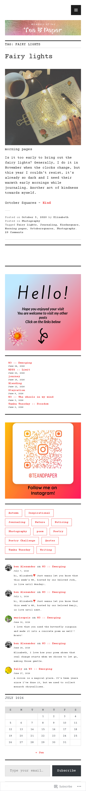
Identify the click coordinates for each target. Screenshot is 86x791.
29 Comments (14, 232)
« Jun (39, 752)
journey (14, 376)
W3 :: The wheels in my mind (30, 397)
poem (40, 531)
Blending (15, 383)
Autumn (14, 513)
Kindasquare (69, 224)
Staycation (16, 390)
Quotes (50, 540)
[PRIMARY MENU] (76, 10)
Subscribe (66, 771)
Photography (31, 221)
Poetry (58, 531)
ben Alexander (24, 566)
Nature (40, 522)
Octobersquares (41, 228)
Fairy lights (29, 57)
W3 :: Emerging (20, 362)
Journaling (48, 224)
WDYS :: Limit (19, 369)
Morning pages (16, 228)
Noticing (61, 522)
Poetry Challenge (22, 540)
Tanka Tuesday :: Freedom (28, 404)
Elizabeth (60, 217)
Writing (46, 549)
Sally (18, 669)
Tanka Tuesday (19, 549)
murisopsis (22, 617)
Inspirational (39, 513)
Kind (47, 203)
